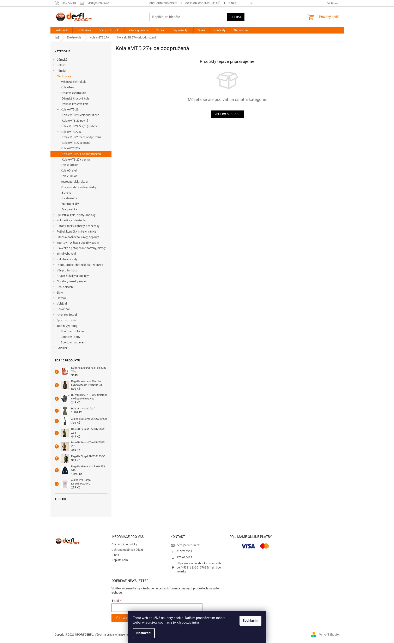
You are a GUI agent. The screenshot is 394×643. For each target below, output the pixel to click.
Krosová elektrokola (73, 93)
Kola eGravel (69, 170)
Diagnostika (69, 209)
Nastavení (143, 633)
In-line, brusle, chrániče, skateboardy (80, 264)
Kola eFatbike (69, 165)
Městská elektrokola (73, 81)
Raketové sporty (67, 259)
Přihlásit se (124, 618)
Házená (62, 298)
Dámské (62, 59)
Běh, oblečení (65, 287)
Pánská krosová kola (75, 104)
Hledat (236, 17)
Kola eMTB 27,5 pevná (76, 142)
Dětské (61, 65)
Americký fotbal (67, 314)
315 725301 (184, 551)
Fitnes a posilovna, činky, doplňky (78, 237)
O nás (232, 3)
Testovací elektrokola (74, 181)
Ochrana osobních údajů (202, 3)
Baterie (66, 192)
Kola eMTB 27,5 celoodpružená (82, 137)
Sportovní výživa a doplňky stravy (78, 242)
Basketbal (63, 309)
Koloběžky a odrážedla (71, 220)
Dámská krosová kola (75, 98)
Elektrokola (64, 76)
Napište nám (119, 560)
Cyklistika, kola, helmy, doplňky (76, 215)
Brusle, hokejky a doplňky (73, 275)
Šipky (60, 292)
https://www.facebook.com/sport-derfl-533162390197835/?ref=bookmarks (199, 567)
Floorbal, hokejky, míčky (72, 281)
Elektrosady (69, 198)
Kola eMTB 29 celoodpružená (80, 115)
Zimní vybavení (66, 253)
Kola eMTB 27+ (70, 148)
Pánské (61, 70)
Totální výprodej (67, 325)
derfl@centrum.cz (188, 545)
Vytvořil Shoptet (329, 634)
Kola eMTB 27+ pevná (76, 159)
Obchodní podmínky (163, 3)
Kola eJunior (69, 176)
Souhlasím (250, 621)
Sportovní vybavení (73, 342)
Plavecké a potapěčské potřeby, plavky (81, 248)
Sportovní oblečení (72, 331)
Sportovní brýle (66, 320)
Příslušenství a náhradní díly (79, 187)
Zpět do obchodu (227, 114)
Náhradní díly (70, 203)
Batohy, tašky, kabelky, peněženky (78, 226)
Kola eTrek (67, 87)
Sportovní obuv (70, 336)
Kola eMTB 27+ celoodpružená (81, 154)
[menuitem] (61, 30)
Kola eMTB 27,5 (71, 131)
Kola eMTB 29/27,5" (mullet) (79, 126)
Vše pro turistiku (67, 270)
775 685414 (184, 557)
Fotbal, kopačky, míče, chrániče (76, 231)
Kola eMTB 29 (70, 109)
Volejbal (62, 303)
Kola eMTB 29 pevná (75, 120)
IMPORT (62, 348)
